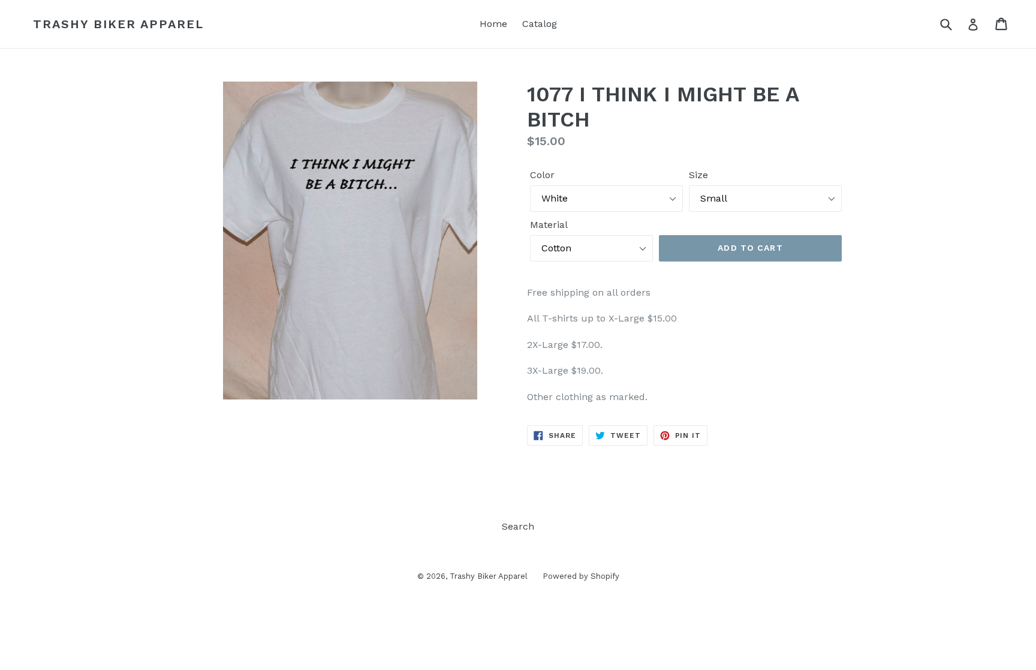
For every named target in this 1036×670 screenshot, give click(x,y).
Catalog (539, 23)
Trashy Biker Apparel (118, 24)
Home (493, 23)
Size (698, 175)
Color (542, 175)
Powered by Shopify (581, 576)
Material (549, 224)
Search (518, 526)
